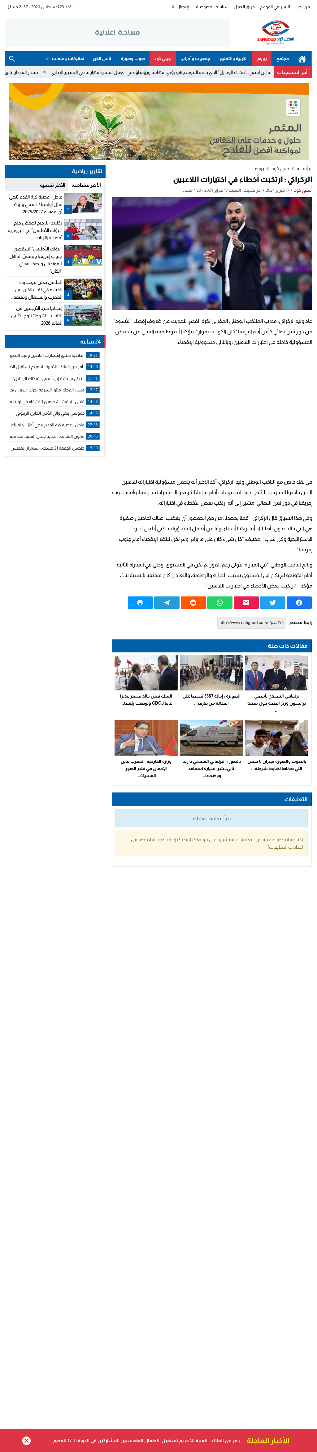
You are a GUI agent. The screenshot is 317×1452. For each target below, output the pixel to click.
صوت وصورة (133, 58)
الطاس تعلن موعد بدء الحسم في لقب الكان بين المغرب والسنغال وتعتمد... (36, 290)
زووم (262, 58)
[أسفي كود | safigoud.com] (271, 32)
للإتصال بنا (181, 6)
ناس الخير (102, 58)
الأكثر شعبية (52, 185)
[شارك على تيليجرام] (167, 602)
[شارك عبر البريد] (246, 602)
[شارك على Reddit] (193, 602)
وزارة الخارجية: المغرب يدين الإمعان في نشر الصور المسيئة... (146, 768)
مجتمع (282, 58)
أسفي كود (303, 190)
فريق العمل (244, 6)
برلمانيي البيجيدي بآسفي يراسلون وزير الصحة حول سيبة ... (276, 703)
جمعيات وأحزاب (195, 58)
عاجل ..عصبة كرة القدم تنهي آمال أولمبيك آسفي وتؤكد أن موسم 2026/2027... (35, 204)
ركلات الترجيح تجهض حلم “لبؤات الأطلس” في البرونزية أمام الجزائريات (35, 230)
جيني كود (162, 58)
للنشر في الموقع (275, 6)
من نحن (302, 6)
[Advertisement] (212, 412)
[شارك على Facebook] (299, 602)
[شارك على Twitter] (273, 602)
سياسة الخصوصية (212, 6)
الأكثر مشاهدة (86, 185)
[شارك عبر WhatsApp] (220, 602)
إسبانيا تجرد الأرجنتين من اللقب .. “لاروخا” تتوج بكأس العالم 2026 (36, 315)
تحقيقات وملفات (68, 58)
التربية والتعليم (234, 58)
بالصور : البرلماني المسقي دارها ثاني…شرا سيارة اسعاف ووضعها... (211, 768)
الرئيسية (302, 59)
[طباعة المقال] (140, 602)
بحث (12, 58)
